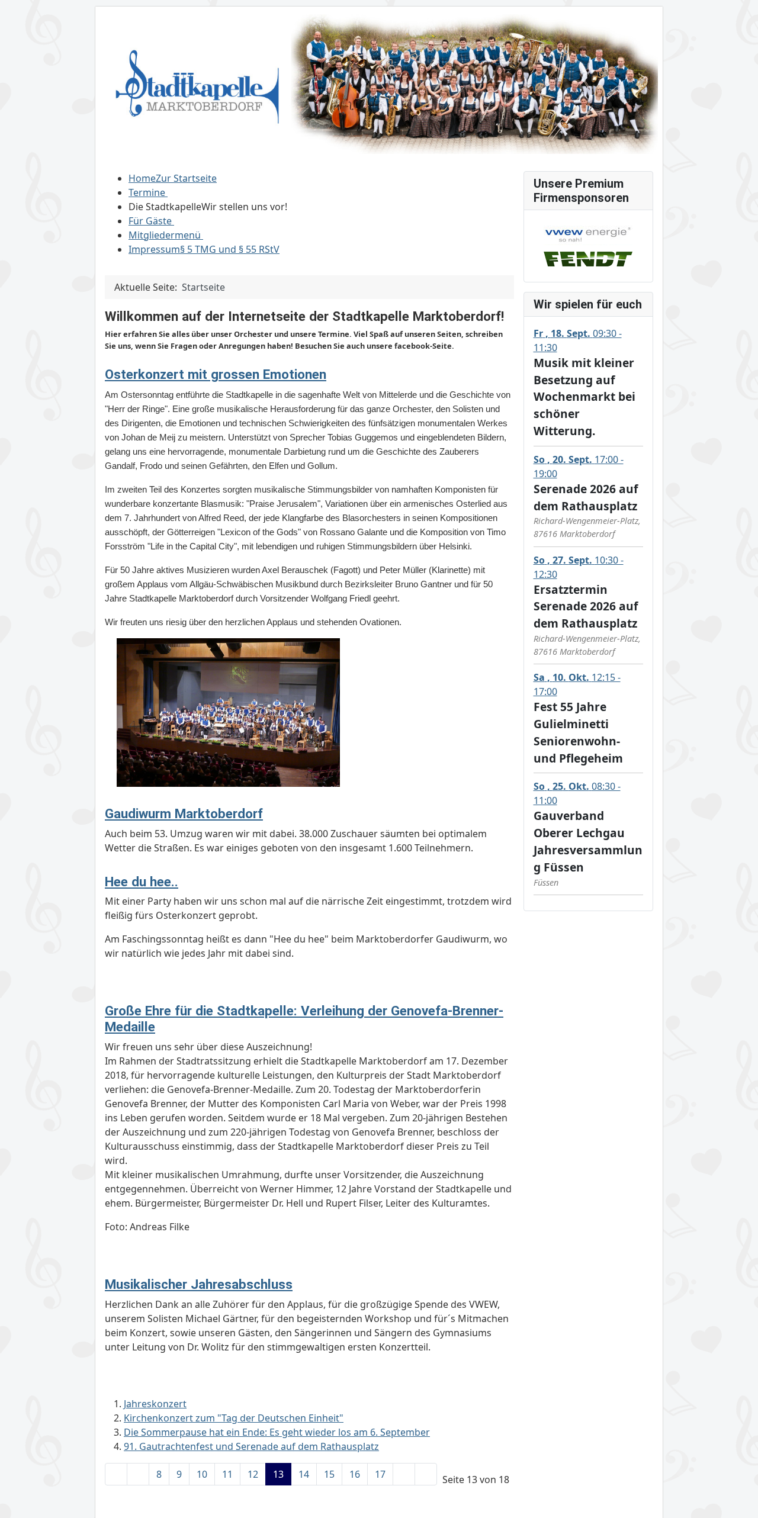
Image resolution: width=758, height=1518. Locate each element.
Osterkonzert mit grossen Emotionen (215, 374)
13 (278, 1474)
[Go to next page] (404, 1474)
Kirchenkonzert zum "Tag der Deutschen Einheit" (233, 1417)
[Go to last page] (426, 1474)
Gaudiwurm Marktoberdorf (184, 813)
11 (227, 1474)
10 (202, 1474)
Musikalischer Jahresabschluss (199, 1284)
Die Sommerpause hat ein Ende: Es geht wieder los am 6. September (277, 1432)
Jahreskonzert (155, 1403)
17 (380, 1474)
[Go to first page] (116, 1474)
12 (253, 1474)
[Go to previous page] (138, 1474)
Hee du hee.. (141, 881)
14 (303, 1474)
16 (354, 1474)
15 (329, 1474)
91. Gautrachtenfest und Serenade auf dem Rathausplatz (251, 1446)
